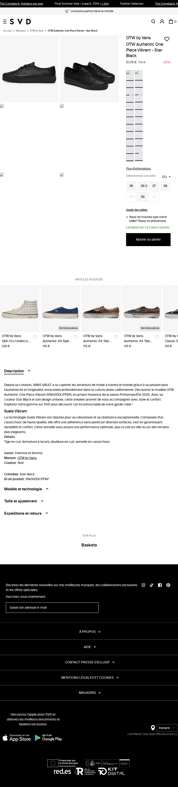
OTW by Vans (37, 30)
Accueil (7, 30)
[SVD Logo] (20, 21)
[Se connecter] (162, 21)
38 (165, 186)
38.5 (133, 197)
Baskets (89, 545)
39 (143, 197)
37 (154, 186)
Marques (21, 30)
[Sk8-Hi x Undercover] (20, 308)
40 (154, 197)
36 (131, 186)
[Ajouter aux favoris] (167, 39)
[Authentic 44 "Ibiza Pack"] (101, 308)
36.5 (144, 186)
